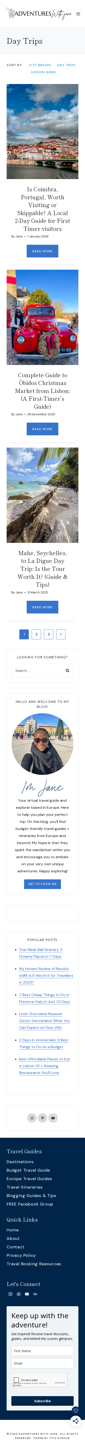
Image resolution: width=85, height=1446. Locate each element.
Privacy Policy (21, 1255)
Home (13, 1230)
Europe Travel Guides (29, 1179)
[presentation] (42, 131)
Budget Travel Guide (28, 1170)
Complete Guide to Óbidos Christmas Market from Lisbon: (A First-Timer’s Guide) (42, 390)
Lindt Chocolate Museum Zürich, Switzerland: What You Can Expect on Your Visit (44, 1020)
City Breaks (40, 65)
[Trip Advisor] (35, 1294)
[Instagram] (10, 1294)
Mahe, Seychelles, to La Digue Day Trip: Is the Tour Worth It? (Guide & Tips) (42, 568)
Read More (45, 253)
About (13, 1238)
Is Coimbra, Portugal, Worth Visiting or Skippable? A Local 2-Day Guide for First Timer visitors (42, 208)
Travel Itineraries (24, 1187)
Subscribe (42, 1401)
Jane (19, 236)
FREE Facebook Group (30, 1204)
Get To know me (42, 884)
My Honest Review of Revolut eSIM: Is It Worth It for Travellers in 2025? (46, 975)
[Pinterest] (19, 1294)
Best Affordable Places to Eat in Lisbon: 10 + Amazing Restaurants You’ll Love (44, 1066)
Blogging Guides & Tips (31, 1195)
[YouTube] (27, 1294)
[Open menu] (78, 13)
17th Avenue (59, 1438)
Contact (16, 1247)
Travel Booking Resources (34, 1264)
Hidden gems (43, 72)
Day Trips (66, 65)
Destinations (20, 1162)
